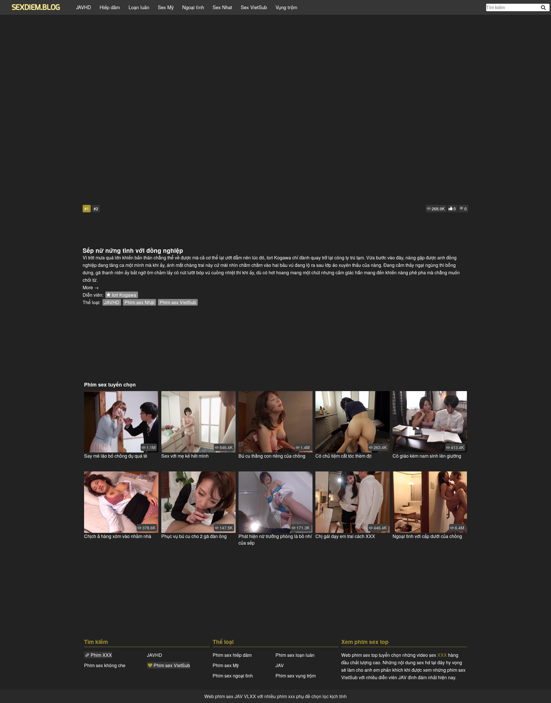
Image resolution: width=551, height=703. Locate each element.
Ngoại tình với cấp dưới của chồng (427, 536)
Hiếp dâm (110, 7)
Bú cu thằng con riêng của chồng (271, 456)
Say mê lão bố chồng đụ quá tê (115, 456)
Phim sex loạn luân (295, 655)
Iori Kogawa (124, 295)
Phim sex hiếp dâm (232, 655)
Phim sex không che (104, 665)
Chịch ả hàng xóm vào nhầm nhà (117, 536)
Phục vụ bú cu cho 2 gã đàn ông (194, 536)
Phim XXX (101, 655)
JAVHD (83, 7)
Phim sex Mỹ (226, 665)
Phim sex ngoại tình (233, 675)
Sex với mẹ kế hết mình (185, 456)
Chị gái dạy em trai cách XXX (345, 536)
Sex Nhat (222, 7)
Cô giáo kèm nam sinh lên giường (427, 456)
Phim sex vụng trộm (296, 675)
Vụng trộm (286, 7)
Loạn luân (139, 7)
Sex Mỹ (166, 7)
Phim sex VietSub (178, 302)
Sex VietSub (254, 7)
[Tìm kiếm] (544, 7)
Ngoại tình (193, 7)
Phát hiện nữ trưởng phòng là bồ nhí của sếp (275, 539)
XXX (442, 655)
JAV (280, 665)
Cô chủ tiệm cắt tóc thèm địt (343, 456)
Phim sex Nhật (139, 302)
